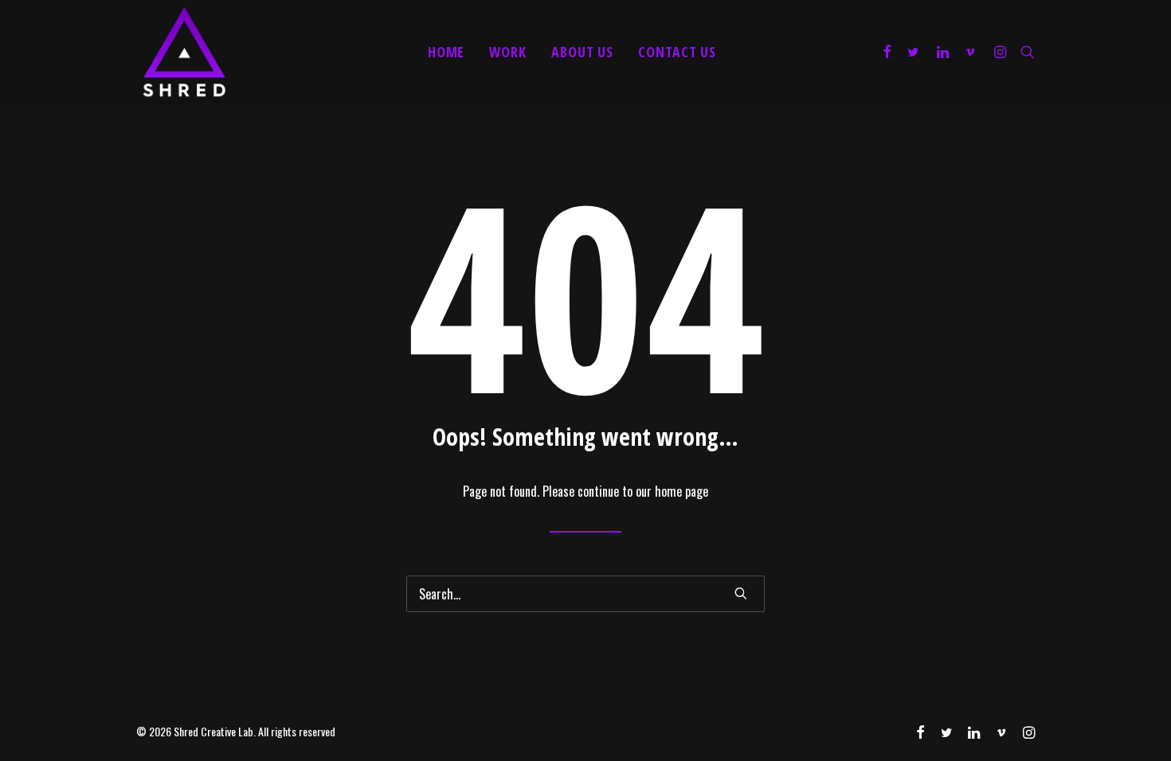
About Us (582, 51)
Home (446, 51)
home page (681, 491)
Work (508, 51)
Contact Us (677, 51)
